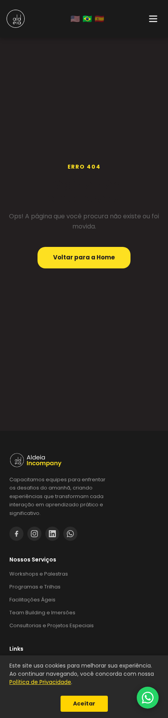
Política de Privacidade (40, 682)
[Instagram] (34, 534)
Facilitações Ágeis (32, 599)
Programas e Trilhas (35, 586)
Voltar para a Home (84, 257)
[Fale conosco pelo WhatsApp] (148, 698)
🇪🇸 (99, 19)
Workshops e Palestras (38, 574)
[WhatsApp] (70, 534)
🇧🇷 (87, 19)
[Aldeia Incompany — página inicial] (84, 460)
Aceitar (84, 703)
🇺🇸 (75, 19)
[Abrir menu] (153, 18)
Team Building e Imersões (42, 612)
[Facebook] (16, 534)
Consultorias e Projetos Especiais (51, 625)
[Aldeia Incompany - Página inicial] (15, 18)
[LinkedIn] (52, 534)
